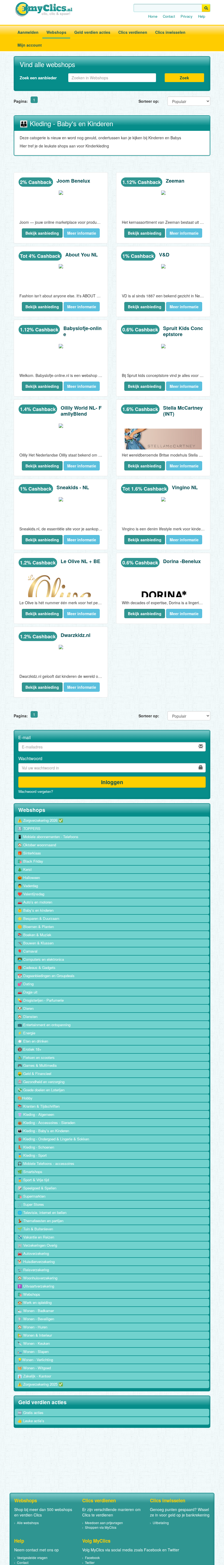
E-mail (24, 738)
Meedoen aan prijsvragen (104, 1522)
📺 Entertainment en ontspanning (43, 1024)
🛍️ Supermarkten (31, 1196)
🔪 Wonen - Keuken (33, 1343)
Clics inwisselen (170, 32)
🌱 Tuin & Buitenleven (35, 1228)
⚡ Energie (26, 1032)
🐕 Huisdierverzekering (36, 1261)
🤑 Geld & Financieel (34, 1073)
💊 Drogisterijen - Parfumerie (40, 1000)
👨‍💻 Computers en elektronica (40, 959)
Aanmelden (28, 32)
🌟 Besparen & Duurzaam (38, 918)
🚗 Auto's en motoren (34, 902)
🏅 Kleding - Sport (32, 1155)
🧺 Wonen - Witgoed (34, 1367)
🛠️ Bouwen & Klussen (35, 942)
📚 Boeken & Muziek (34, 934)
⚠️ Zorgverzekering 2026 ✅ (40, 820)
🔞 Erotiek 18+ (29, 1049)
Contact (169, 16)
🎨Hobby (25, 1098)
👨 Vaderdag (27, 885)
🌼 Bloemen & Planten (35, 926)
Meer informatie (81, 233)
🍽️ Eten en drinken (32, 1041)
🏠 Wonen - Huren (32, 1327)
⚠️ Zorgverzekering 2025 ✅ (40, 1384)
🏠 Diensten (27, 1016)
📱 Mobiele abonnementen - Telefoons (47, 836)
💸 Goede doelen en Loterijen (40, 1089)
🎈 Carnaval (27, 951)
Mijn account (29, 45)
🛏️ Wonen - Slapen (33, 1351)
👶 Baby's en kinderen (35, 910)
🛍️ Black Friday (30, 861)
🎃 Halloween (28, 877)
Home (152, 16)
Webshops (56, 32)
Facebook (92, 1557)
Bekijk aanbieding (42, 233)
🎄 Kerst (24, 869)
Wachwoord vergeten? (35, 791)
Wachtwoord (30, 759)
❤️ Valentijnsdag (30, 893)
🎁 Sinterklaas (29, 853)
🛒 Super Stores (30, 1204)
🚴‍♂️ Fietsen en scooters (36, 1057)
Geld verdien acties (92, 32)
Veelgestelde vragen (32, 1557)
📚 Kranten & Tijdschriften (38, 1106)
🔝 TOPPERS (28, 828)
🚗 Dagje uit (27, 992)
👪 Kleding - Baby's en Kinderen (43, 1130)
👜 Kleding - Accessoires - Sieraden (46, 1122)
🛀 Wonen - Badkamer (35, 1310)
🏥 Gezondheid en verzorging (40, 1081)
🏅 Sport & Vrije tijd (33, 1179)
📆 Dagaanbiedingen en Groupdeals (46, 975)
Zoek (184, 77)
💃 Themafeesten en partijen (40, 1220)
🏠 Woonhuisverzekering (37, 1277)
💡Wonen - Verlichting (35, 1359)
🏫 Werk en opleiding (34, 1302)
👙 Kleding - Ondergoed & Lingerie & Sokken (53, 1138)
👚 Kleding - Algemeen (35, 1114)
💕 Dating (25, 983)
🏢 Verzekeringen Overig (37, 1245)
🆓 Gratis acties (30, 1412)
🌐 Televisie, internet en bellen (41, 1212)
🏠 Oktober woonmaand (36, 844)
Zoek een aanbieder (38, 78)
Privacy (187, 16)
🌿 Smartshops (29, 1171)
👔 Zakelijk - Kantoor (34, 1376)
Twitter (90, 1562)
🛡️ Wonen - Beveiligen (35, 1318)
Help (201, 16)
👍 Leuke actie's (30, 1420)
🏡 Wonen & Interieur (34, 1335)
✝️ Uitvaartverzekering (35, 1286)
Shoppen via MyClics (100, 1527)
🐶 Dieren (25, 1008)
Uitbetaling (161, 1522)
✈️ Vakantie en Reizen (35, 1237)
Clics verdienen (132, 32)
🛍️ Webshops (28, 1294)
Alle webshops (28, 1522)
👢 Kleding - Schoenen (35, 1147)
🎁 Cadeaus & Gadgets (36, 967)
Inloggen (112, 782)
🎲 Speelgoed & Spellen (36, 1188)
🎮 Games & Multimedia (37, 1065)
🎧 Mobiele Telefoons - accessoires (45, 1163)
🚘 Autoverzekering (33, 1253)
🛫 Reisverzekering (33, 1269)
